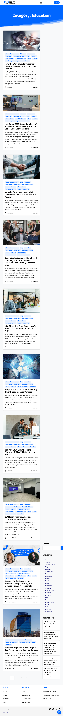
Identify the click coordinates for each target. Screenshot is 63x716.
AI (46, 560)
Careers (4, 702)
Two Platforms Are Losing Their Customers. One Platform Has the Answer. (20, 194)
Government (49, 571)
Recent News (5, 699)
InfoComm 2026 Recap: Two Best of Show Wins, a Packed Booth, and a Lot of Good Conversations (21, 126)
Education (48, 569)
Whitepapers (26, 702)
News (47, 597)
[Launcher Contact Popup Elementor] (59, 712)
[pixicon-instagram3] (53, 709)
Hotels (47, 581)
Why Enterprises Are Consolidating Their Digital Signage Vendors (21, 390)
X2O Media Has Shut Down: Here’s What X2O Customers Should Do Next (20, 328)
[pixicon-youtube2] (50, 709)
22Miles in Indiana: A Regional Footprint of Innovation (18, 518)
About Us (4, 691)
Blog (46, 567)
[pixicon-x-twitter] (56, 709)
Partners (4, 695)
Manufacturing (49, 590)
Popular (47, 600)
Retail (47, 604)
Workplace (48, 612)
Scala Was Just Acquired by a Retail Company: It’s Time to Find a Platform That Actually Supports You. (21, 261)
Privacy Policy (5, 712)
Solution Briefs (26, 699)
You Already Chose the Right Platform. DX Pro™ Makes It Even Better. (20, 452)
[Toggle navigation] (41, 2)
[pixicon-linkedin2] (59, 709)
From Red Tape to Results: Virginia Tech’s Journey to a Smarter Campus (21, 648)
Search (46, 543)
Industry (47, 583)
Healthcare (48, 574)
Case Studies (26, 695)
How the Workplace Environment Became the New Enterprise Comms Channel (21, 66)
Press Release (49, 602)
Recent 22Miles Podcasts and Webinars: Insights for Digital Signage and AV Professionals (18, 583)
